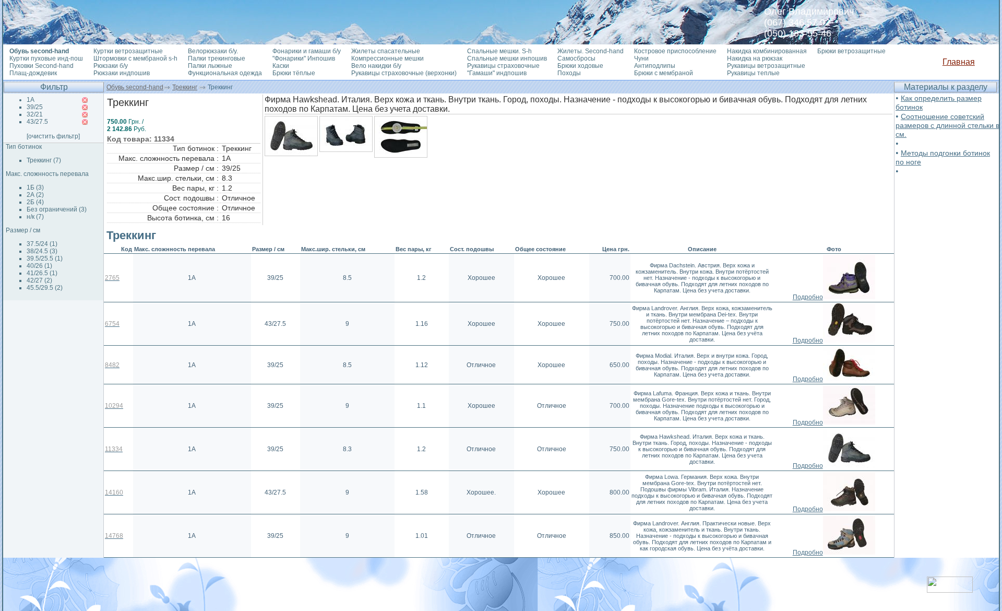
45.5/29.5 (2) (45, 287)
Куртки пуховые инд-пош (46, 58)
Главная (959, 61)
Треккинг (184, 87)
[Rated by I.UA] (950, 589)
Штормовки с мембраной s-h (135, 58)
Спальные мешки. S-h (499, 51)
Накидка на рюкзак (754, 58)
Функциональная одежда (225, 73)
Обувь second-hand (134, 87)
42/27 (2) (39, 280)
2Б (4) (35, 202)
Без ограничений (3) (57, 209)
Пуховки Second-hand (41, 65)
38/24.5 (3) (42, 251)
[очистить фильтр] (53, 136)
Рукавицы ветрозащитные (766, 65)
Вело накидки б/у (376, 65)
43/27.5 (37, 121)
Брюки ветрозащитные (851, 51)
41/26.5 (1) (42, 273)
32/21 (35, 114)
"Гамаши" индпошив (497, 73)
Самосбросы (576, 58)
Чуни (641, 58)
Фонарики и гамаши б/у (306, 51)
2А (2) (35, 194)
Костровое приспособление (675, 51)
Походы (569, 73)
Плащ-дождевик (33, 73)
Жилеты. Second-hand (590, 51)
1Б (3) (35, 187)
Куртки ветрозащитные (128, 51)
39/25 (35, 107)
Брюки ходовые (580, 65)
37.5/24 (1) (42, 244)
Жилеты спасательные (385, 51)
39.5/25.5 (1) (45, 258)
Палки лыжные (210, 65)
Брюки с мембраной (663, 73)
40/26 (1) (39, 265)
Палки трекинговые (216, 58)
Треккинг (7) (44, 160)
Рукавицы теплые (753, 73)
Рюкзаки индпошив (121, 73)
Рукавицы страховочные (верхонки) (404, 73)
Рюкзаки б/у (110, 65)
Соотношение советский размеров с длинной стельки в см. (947, 125)
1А (30, 99)
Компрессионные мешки (387, 58)
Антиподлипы (654, 65)
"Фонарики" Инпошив (303, 58)
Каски (280, 65)
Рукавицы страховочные (503, 65)
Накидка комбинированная (767, 51)
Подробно (808, 297)
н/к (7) (35, 216)
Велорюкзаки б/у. (213, 51)
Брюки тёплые (293, 73)
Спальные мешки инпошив (507, 58)
